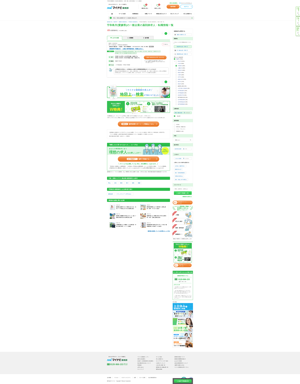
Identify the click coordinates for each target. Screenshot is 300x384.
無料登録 (172, 6)
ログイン (186, 6)
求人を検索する (188, 13)
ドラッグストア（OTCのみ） (124, 194)
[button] (166, 44)
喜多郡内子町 (181, 95)
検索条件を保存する (187, 196)
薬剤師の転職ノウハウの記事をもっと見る (159, 231)
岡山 (109, 183)
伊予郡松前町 (181, 90)
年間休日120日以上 (179, 176)
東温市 (179, 83)
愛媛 (139, 183)
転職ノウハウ (148, 13)
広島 (115, 183)
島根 (121, 183)
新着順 (131, 37)
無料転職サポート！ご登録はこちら (138, 124)
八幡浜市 (180, 68)
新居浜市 (180, 70)
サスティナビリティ (126, 377)
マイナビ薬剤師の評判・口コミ (181, 367)
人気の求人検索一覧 (160, 365)
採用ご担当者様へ (174, 3)
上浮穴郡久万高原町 (182, 88)
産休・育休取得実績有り (180, 172)
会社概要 (109, 377)
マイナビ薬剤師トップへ (143, 356)
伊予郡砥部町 (181, 92)
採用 (135, 377)
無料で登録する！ (139, 159)
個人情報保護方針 (152, 377)
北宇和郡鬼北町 (181, 102)
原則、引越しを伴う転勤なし (181, 179)
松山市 (179, 61)
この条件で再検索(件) (183, 381)
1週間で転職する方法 (179, 365)
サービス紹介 (122, 13)
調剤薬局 (110, 194)
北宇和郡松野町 (181, 99)
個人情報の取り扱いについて (144, 363)
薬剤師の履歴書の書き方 (180, 359)
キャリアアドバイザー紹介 (162, 361)
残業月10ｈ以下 (178, 169)
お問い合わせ (141, 367)
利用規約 (140, 365)
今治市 (179, 63)
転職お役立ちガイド (161, 13)
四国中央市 (180, 79)
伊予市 (179, 77)
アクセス (116, 377)
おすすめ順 (115, 37)
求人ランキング (174, 13)
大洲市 (179, 74)
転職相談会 (135, 13)
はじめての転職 (178, 361)
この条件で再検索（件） (183, 193)
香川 (127, 183)
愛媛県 (177, 59)
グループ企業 (142, 377)
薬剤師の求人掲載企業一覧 (162, 367)
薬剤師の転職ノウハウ (179, 356)
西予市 (179, 81)
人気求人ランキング (160, 363)
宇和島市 (180, 65)
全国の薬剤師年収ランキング (181, 363)
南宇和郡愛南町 (181, 104)
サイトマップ (141, 369)
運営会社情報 (159, 369)
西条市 (179, 72)
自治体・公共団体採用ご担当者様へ (146, 361)
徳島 (133, 183)
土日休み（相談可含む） (180, 166)
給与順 (147, 37)
